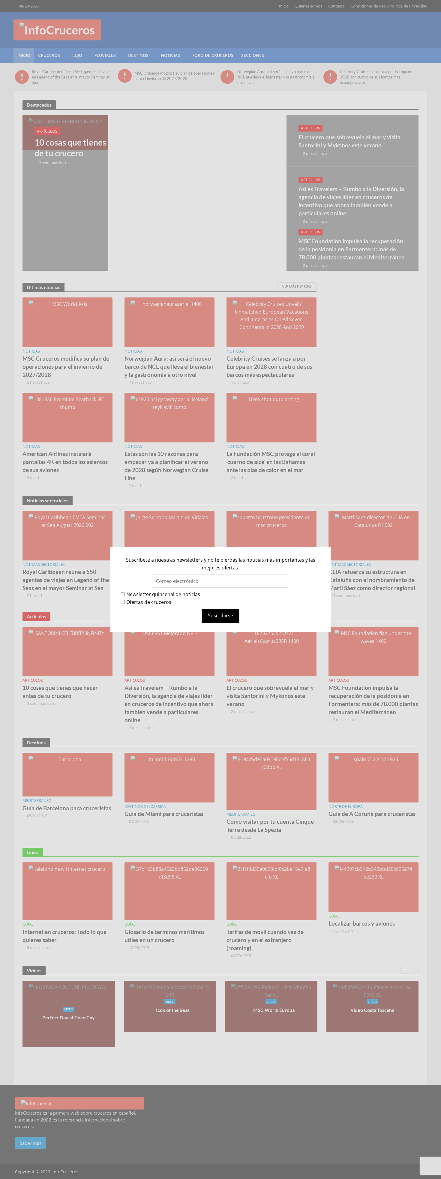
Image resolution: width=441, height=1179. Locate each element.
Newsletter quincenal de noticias (163, 594)
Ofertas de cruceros (148, 602)
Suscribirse (220, 615)
